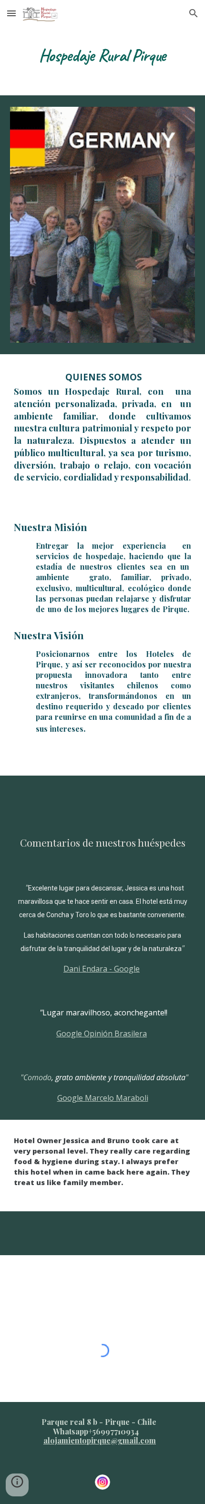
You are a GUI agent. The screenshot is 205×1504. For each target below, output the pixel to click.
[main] (102, 55)
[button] (11, 13)
